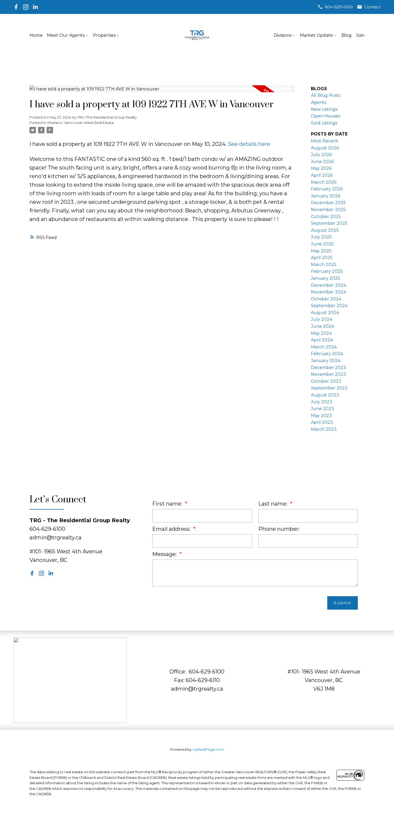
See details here (249, 144)
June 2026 (322, 161)
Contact (372, 6)
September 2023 (329, 388)
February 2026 (327, 188)
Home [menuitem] (36, 35)
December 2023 (328, 367)
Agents (318, 102)
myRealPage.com (208, 749)
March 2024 (324, 346)
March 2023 (324, 429)
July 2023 (321, 401)
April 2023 (322, 422)
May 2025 (321, 250)
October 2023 (326, 381)
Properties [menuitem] (104, 35)
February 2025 (327, 271)
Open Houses (325, 116)
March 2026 (323, 182)
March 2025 (323, 264)
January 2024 (325, 360)
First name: (168, 503)
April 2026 (322, 175)
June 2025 (322, 243)
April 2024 (322, 339)
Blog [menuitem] (346, 35)
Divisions (282, 35)
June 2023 (322, 408)
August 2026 (325, 147)
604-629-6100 (339, 6)
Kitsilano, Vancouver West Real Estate (80, 122)
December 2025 (328, 202)
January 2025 (325, 278)
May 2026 (321, 168)
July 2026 (321, 154)
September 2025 (329, 223)
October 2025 (326, 216)
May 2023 (321, 415)
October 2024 (326, 298)
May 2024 (321, 333)
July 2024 (321, 319)
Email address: (172, 529)
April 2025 (322, 257)
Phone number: (279, 529)
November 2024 (328, 291)
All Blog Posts (325, 95)
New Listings (324, 109)
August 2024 (325, 312)
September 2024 (329, 305)
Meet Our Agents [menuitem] (65, 35)
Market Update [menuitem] (316, 35)
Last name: (273, 503)
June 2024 (322, 326)
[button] (335, 6)
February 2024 (327, 353)
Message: (165, 554)
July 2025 (321, 237)
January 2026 (325, 195)
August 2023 (325, 394)
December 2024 (328, 285)
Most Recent (324, 140)
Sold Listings (324, 123)
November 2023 (328, 374)
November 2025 (328, 209)
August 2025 (325, 230)
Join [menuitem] (360, 35)
